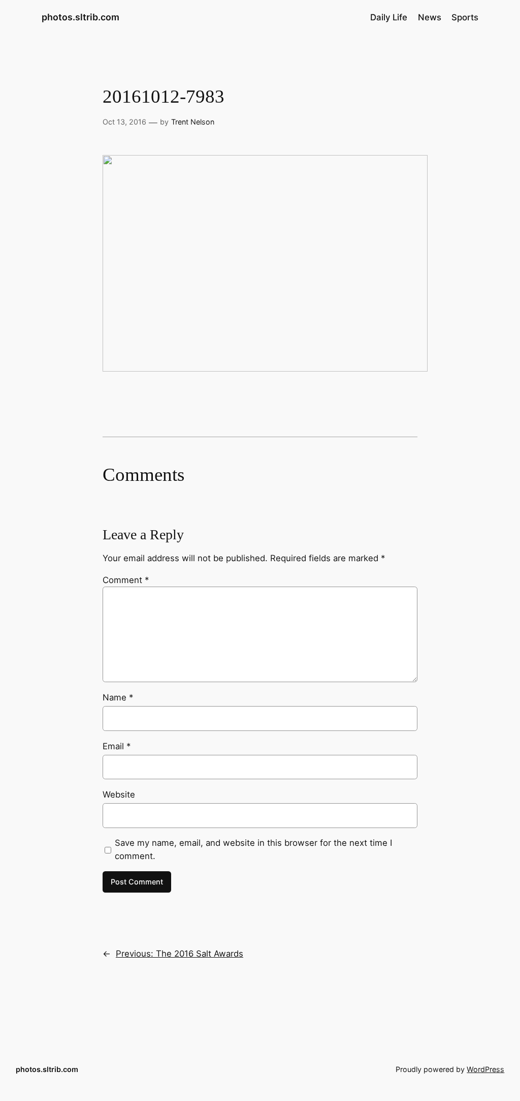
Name (118, 697)
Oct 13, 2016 (124, 121)
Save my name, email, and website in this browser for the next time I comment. (253, 849)
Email (117, 746)
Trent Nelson (192, 121)
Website (119, 794)
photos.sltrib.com (80, 17)
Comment (126, 580)
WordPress (485, 1069)
